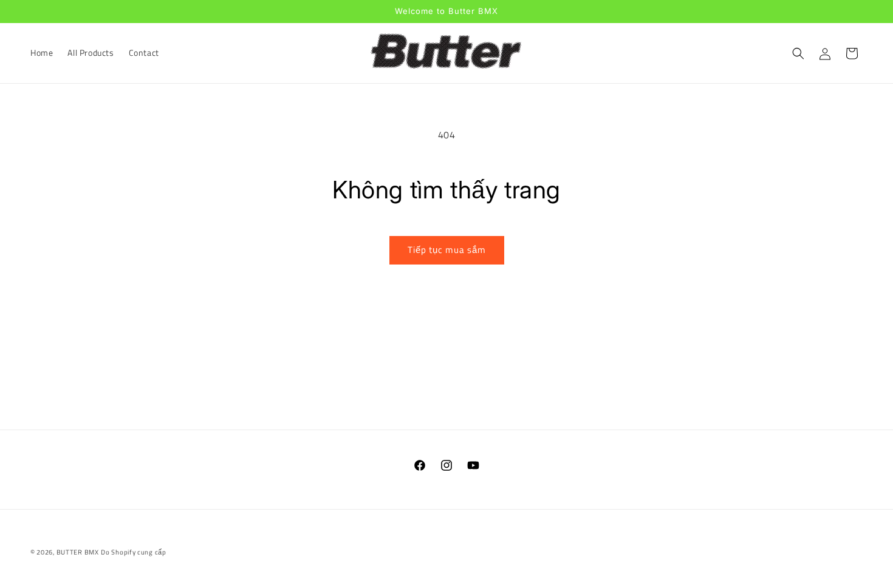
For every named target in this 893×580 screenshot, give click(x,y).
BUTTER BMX (77, 552)
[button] (798, 53)
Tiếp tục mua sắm (447, 250)
